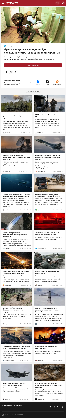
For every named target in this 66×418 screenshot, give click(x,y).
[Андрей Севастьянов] (3, 132)
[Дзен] (62, 407)
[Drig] (3, 248)
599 (62, 285)
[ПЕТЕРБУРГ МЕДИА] (3, 360)
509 (62, 360)
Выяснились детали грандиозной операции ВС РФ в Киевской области (47, 195)
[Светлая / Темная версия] (58, 3)
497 (30, 399)
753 (30, 248)
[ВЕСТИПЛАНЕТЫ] (36, 171)
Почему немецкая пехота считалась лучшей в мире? (47, 272)
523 (62, 324)
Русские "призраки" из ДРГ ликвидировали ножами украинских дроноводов (15, 234)
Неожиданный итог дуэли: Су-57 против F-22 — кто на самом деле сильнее (16, 347)
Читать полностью (33, 65)
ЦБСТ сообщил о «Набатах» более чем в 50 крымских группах (48, 116)
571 (30, 324)
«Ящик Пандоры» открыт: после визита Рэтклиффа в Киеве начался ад (16, 272)
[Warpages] (36, 399)
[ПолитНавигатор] (5, 46)
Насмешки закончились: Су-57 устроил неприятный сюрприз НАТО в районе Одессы (48, 157)
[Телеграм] (50, 407)
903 (62, 171)
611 (62, 248)
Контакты (10, 408)
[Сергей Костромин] (3, 171)
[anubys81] (36, 285)
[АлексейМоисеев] (36, 323)
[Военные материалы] (12, 3)
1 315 (29, 171)
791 (62, 210)
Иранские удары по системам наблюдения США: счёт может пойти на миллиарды (16, 157)
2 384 (61, 132)
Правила (25, 408)
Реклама (4, 408)
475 (62, 399)
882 (30, 210)
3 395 (29, 132)
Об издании (18, 408)
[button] (6, 72)
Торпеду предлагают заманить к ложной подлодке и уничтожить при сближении (16, 195)
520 (30, 360)
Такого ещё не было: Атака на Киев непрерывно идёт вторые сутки (47, 233)
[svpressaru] (3, 323)
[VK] (58, 407)
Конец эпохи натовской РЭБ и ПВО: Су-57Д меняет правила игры (15, 384)
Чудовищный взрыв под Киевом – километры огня (46, 347)
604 (30, 285)
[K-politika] (36, 209)
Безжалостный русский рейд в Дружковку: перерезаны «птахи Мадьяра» (13, 310)
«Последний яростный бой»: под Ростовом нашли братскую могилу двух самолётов (48, 385)
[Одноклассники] (54, 407)
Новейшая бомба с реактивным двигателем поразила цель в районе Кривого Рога (47, 310)
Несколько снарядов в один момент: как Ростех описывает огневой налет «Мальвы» (16, 117)
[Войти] (63, 3)
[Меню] (3, 3)
